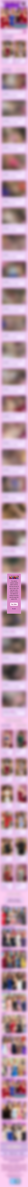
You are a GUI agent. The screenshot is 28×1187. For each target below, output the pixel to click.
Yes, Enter (14, 604)
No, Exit (14, 609)
